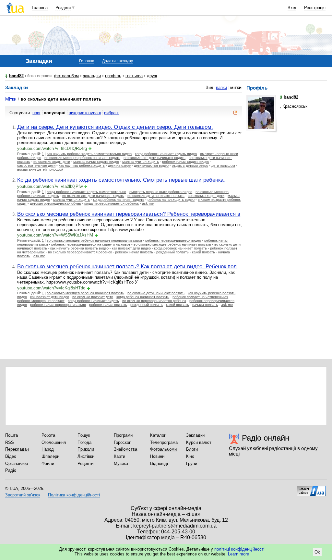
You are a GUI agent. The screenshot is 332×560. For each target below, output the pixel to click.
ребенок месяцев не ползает (41, 301)
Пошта (11, 435)
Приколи (85, 449)
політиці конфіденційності (239, 549)
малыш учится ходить (140, 162)
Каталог (158, 435)
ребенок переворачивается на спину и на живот (90, 244)
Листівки (85, 456)
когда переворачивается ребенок (111, 203)
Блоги (192, 449)
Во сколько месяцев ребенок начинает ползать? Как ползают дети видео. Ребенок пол (127, 266)
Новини (157, 456)
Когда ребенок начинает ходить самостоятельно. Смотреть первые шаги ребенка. (121, 180)
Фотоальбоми (163, 449)
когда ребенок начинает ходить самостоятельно (86, 192)
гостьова (134, 75)
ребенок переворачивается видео (173, 240)
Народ (48, 449)
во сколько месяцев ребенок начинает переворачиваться (94, 240)
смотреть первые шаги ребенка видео (160, 192)
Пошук (83, 435)
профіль (113, 75)
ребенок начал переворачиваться (58, 305)
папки (221, 87)
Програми (123, 435)
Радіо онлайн (265, 437)
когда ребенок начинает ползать (180, 248)
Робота (48, 435)
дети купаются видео (151, 165)
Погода (84, 442)
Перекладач (17, 449)
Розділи (63, 7)
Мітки (11, 99)
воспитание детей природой (40, 169)
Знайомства (125, 449)
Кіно (190, 456)
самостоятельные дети (36, 165)
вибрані (111, 112)
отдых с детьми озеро (190, 165)
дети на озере (119, 165)
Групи (191, 463)
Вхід (292, 7)
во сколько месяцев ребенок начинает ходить (82, 158)
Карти (119, 456)
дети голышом (223, 165)
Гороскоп (122, 442)
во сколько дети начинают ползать (155, 196)
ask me (148, 203)
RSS (9, 442)
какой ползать (203, 252)
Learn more (238, 554)
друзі (152, 75)
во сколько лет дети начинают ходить (154, 158)
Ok (317, 552)
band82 (16, 75)
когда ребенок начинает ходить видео (166, 154)
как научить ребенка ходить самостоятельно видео (89, 154)
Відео (10, 456)
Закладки (195, 435)
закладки (92, 75)
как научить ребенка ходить (82, 165)
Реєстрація (315, 7)
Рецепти (85, 463)
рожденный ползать (172, 252)
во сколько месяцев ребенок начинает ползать (172, 244)
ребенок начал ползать (134, 252)
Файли (48, 463)
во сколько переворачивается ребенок (80, 252)
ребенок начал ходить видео (185, 162)
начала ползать (205, 305)
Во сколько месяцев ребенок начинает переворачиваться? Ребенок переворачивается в (128, 214)
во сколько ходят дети (51, 162)
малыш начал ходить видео (96, 162)
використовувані (85, 112)
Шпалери (50, 456)
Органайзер (16, 463)
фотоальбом (66, 75)
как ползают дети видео (131, 248)
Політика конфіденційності (74, 495)
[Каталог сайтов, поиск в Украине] (311, 488)
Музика (121, 463)
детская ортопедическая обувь (55, 203)
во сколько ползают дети (92, 297)
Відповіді (159, 463)
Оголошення (54, 442)
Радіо (10, 470)
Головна (40, 7)
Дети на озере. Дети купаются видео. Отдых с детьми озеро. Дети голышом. (115, 127)
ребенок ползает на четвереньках (200, 297)
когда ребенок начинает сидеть (118, 199)
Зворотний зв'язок (22, 495)
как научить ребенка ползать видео (79, 248)
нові (36, 112)
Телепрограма (164, 442)
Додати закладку (117, 61)
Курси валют (198, 442)
